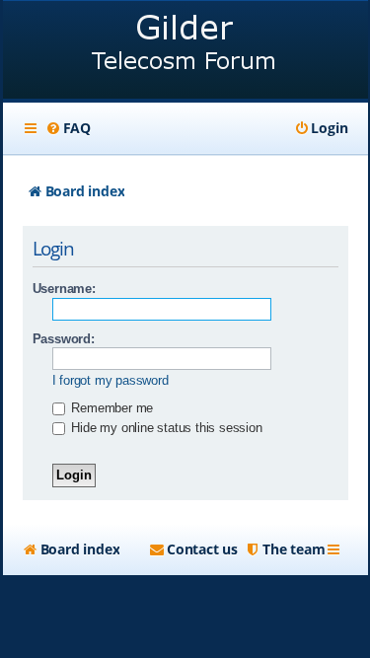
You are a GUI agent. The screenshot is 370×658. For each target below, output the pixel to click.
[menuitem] (68, 128)
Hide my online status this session (165, 427)
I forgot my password (110, 380)
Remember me (111, 408)
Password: (64, 338)
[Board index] (185, 52)
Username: (64, 288)
